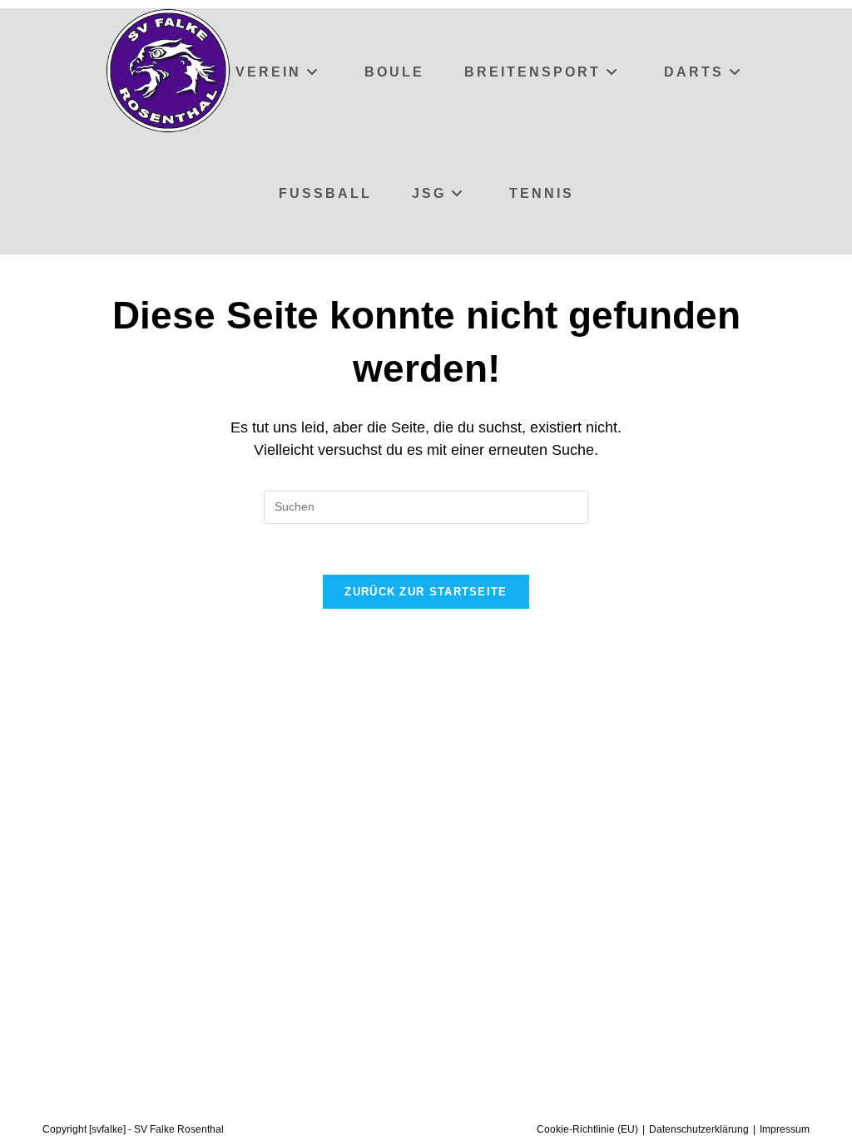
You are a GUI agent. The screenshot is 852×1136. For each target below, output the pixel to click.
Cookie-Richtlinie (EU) (587, 1129)
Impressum (785, 1129)
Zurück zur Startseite (425, 591)
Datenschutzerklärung (699, 1129)
